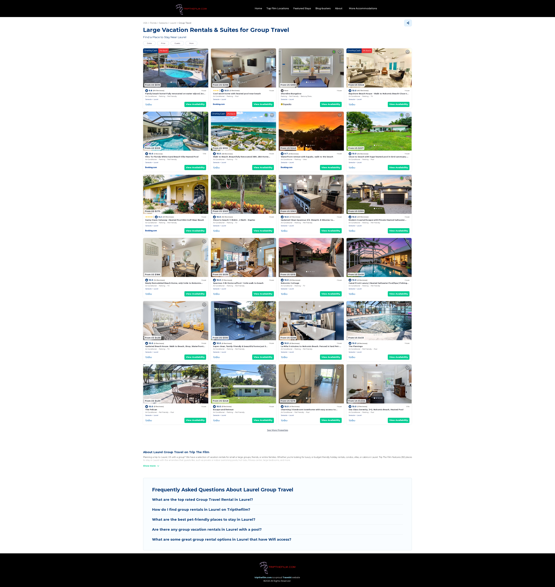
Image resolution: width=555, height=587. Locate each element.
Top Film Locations (277, 8)
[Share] (408, 22)
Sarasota (148, 99)
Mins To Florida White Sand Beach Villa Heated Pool (171, 157)
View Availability (195, 104)
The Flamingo (356, 346)
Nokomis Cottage (290, 283)
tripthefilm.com (263, 577)
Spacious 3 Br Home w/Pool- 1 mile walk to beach (238, 283)
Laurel (156, 99)
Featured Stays (302, 8)
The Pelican (151, 409)
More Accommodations (363, 8)
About (338, 8)
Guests (177, 43)
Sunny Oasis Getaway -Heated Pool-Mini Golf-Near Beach (174, 220)
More (191, 43)
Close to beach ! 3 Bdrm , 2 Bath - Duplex (234, 220)
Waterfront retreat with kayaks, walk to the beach (307, 157)
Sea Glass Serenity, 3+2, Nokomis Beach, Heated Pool (376, 409)
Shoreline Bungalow (291, 93)
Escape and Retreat (223, 409)
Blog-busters (323, 8)
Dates (149, 43)
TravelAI (287, 577)
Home (258, 8)
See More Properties (277, 430)
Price (163, 43)
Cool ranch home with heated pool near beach (237, 93)
